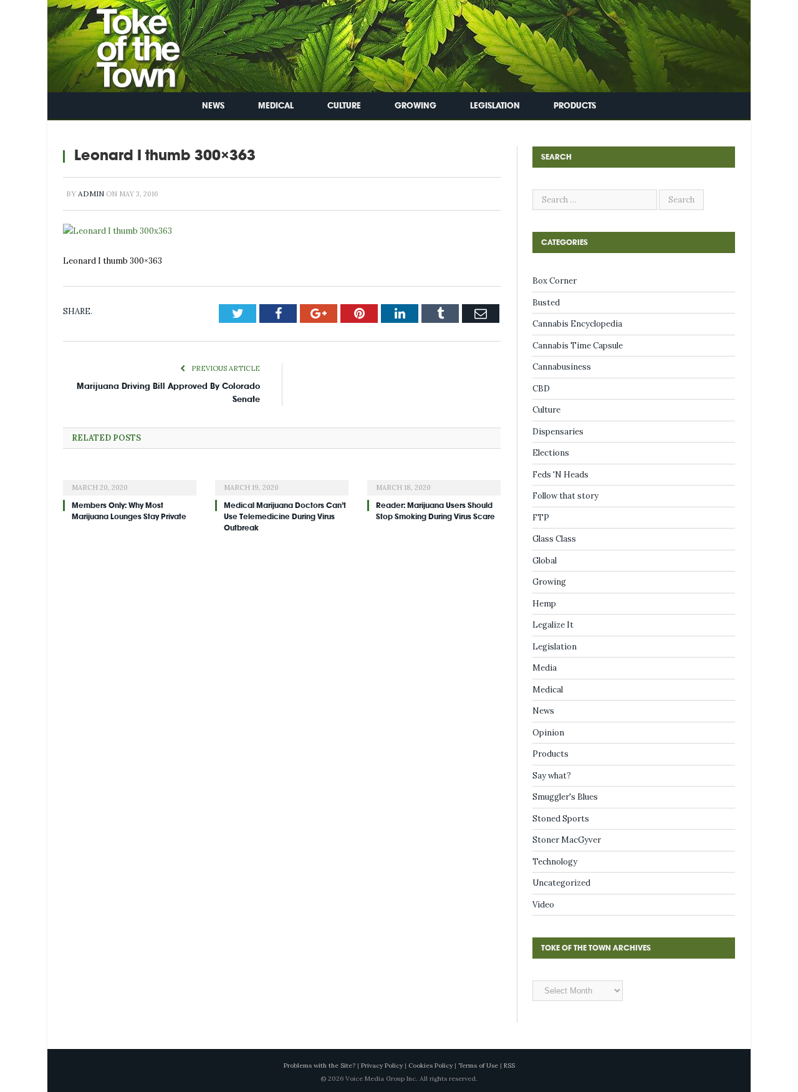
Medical (276, 105)
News (213, 105)
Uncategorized (561, 883)
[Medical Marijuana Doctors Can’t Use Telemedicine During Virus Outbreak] (282, 479)
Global (544, 560)
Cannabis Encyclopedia (577, 323)
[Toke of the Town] (125, 43)
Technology (554, 861)
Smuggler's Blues (565, 797)
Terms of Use (478, 1065)
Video (543, 904)
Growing (415, 105)
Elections (550, 453)
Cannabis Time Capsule (577, 345)
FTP (540, 517)
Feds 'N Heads (560, 474)
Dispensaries (558, 431)
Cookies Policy (430, 1065)
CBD (541, 388)
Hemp (544, 603)
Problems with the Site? (319, 1065)
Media (544, 668)
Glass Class (554, 539)
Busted (546, 302)
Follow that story (565, 496)
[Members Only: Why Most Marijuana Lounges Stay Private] (129, 479)
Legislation (495, 105)
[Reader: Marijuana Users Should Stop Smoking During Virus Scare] (434, 479)
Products (575, 105)
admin (91, 193)
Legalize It (553, 625)
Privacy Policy (382, 1065)
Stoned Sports (560, 818)
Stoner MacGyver (566, 840)
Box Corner (554, 280)
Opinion (548, 732)
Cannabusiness (561, 367)
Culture (344, 105)
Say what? (551, 775)
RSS (509, 1065)
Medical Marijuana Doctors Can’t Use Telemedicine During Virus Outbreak (285, 517)
